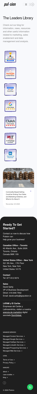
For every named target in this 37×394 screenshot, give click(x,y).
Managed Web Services (12, 350)
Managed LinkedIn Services (13, 345)
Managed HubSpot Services (13, 342)
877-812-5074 (13, 277)
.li (32, 4)
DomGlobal (16, 315)
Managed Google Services (12, 339)
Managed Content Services (13, 336)
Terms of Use (8, 359)
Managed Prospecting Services (14, 347)
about (5, 371)
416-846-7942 (15, 292)
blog (4, 377)
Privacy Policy (8, 362)
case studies (7, 374)
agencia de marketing (12, 312)
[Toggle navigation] (26, 4)
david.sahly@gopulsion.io (20, 295)
